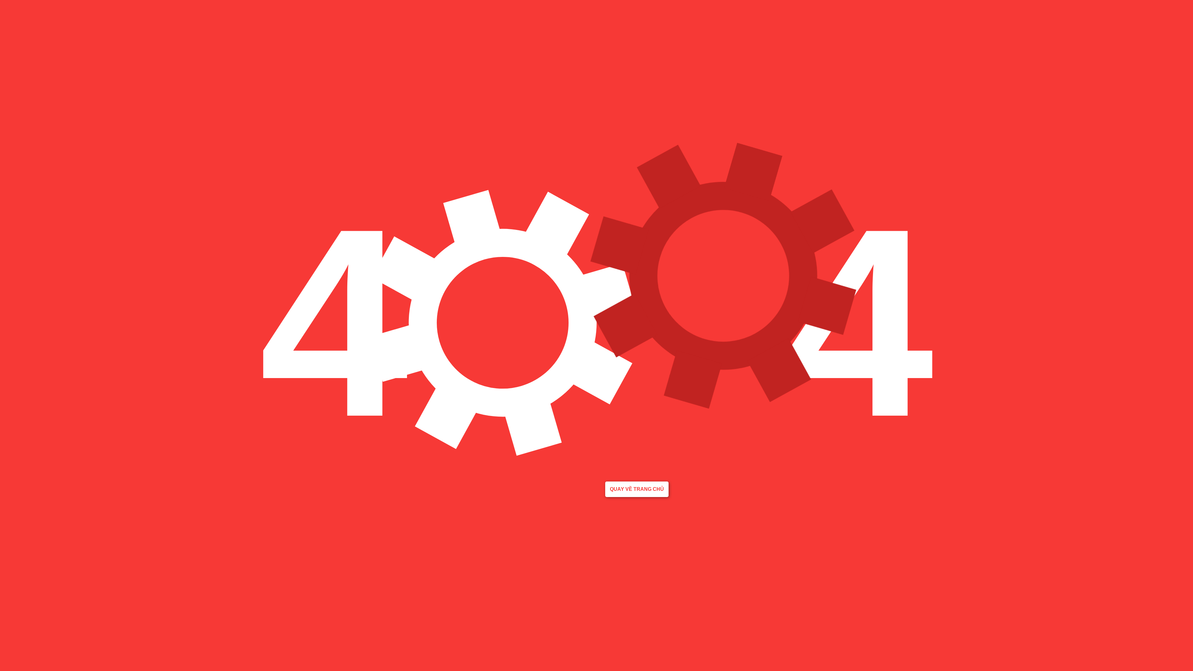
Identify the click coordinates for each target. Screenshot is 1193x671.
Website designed (17, 499)
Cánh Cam (52, 499)
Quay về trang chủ (637, 489)
